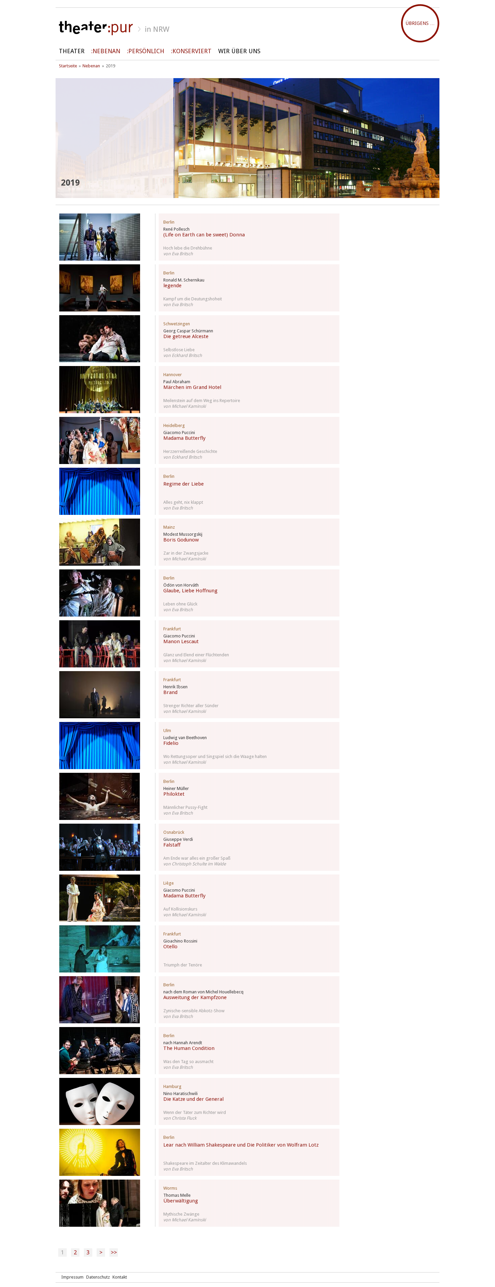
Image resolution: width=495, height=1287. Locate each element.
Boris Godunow (181, 540)
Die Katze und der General (193, 1099)
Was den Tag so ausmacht (188, 1061)
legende (172, 286)
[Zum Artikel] (100, 237)
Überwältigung (180, 1201)
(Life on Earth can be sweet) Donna (204, 235)
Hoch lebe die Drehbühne (187, 248)
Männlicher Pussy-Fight (185, 807)
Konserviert (191, 51)
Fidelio (170, 743)
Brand (170, 692)
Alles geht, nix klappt (183, 502)
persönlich (146, 51)
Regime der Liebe (183, 484)
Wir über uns (239, 51)
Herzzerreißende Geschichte (190, 451)
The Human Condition (188, 1048)
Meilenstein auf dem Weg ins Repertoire (201, 400)
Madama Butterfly (184, 438)
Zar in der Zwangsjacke (185, 553)
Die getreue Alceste (185, 336)
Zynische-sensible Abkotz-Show (194, 1010)
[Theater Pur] (247, 28)
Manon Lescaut (181, 641)
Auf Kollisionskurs (180, 909)
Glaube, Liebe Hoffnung (190, 591)
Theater (72, 51)
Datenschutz (98, 1277)
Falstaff (171, 845)
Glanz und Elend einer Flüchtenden (196, 654)
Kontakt (119, 1277)
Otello (170, 947)
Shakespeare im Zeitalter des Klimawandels (205, 1163)
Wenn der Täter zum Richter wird (194, 1112)
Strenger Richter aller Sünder (191, 705)
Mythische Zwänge (181, 1214)
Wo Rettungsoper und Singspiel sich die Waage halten (215, 756)
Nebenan (106, 51)
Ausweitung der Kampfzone (195, 997)
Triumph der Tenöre (182, 964)
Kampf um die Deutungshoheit (192, 298)
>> (114, 1252)
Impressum (72, 1277)
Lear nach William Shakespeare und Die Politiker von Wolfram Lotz (241, 1145)
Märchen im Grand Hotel (192, 387)
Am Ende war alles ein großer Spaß (196, 858)
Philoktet (174, 794)
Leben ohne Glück (180, 603)
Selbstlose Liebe (179, 349)
